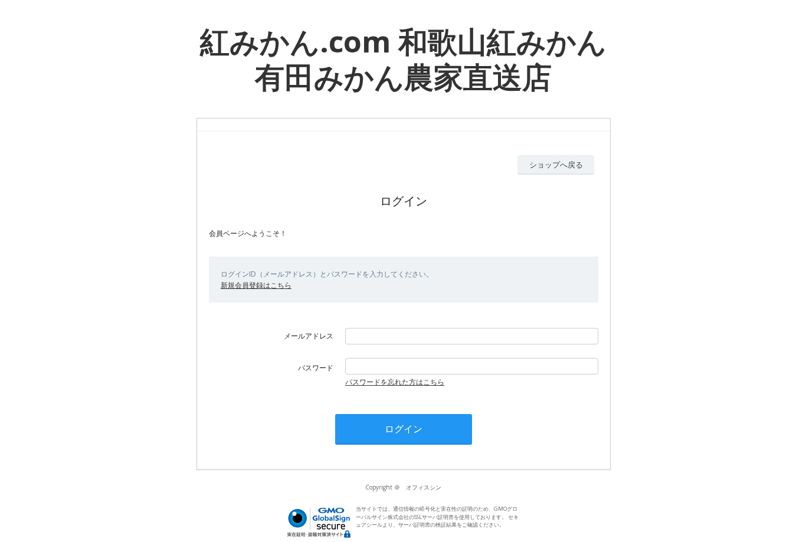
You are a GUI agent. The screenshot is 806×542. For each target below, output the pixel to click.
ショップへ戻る (556, 164)
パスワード (315, 368)
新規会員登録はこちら (256, 285)
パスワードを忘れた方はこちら (394, 382)
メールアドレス (308, 336)
